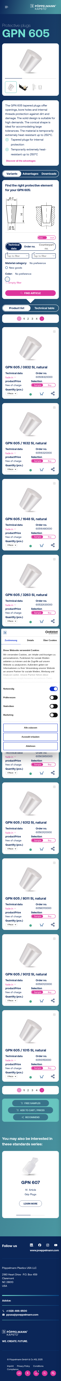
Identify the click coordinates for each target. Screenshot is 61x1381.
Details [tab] (30, 640)
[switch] (54, 697)
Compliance (12, 1369)
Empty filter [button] (14, 282)
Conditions (38, 1366)
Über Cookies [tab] (50, 640)
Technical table (44, 308)
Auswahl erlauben (30, 737)
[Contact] (53, 1373)
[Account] (27, 1373)
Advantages (30, 173)
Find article (32, 293)
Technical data (13, 246)
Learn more (30, 1203)
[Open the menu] (7, 7)
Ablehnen (30, 746)
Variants (12, 173)
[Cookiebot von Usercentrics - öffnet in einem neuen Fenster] (45, 632)
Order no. (29, 246)
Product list (16, 308)
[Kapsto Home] (43, 7)
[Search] (45, 1373)
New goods (15, 267)
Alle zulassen (30, 727)
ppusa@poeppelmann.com (22, 1314)
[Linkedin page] (32, 1245)
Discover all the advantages (20, 161)
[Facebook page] (40, 1245)
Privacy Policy (23, 1366)
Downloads (49, 173)
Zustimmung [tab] (11, 640)
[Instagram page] (48, 1245)
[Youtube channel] (56, 1245)
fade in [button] (9, 377)
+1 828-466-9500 (16, 1310)
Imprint (10, 1366)
